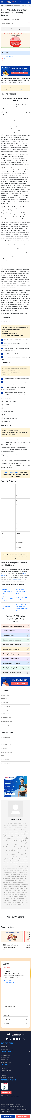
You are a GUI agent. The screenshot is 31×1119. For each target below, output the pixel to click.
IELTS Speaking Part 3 (6, 725)
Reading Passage (8, 56)
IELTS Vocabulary (5, 756)
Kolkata (6, 1011)
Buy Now (22, 89)
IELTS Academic (5, 1047)
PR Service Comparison (7, 1077)
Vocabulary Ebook (8, 1116)
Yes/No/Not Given (8, 635)
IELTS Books (4, 748)
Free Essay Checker (23, 1116)
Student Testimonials (6, 1070)
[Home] (2, 6)
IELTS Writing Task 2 (6, 710)
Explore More (6, 1092)
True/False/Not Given (9, 631)
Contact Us (24, 1106)
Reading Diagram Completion (11, 663)
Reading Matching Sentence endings (14, 668)
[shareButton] (29, 23)
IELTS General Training (6, 1049)
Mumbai (6, 1023)
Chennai (6, 1015)
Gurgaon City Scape (10, 1007)
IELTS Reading (7, 5)
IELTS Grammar (5, 759)
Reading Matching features (11, 658)
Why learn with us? (5, 1068)
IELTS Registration (5, 741)
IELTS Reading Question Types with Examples (10, 946)
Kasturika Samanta (8, 19)
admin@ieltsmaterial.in (9, 982)
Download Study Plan (19, 73)
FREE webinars (16, 579)
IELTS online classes (14, 556)
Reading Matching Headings (11, 654)
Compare (3, 1075)
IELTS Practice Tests (6, 744)
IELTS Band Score (5, 737)
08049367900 (7, 980)
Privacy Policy (16, 1106)
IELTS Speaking (5, 713)
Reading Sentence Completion (12, 640)
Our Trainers (4, 1073)
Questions (6, 59)
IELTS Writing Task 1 (6, 706)
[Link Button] (15, 1034)
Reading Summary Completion (12, 645)
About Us (17, 1104)
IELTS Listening (5, 695)
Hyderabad (7, 1019)
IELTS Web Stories (5, 763)
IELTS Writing (4, 702)
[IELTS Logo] (15, 2)
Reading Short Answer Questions (12, 672)
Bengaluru (7, 967)
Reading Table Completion (11, 649)
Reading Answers (8, 61)
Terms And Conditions (7, 1106)
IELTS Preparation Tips (6, 752)
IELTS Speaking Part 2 (6, 721)
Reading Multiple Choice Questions (13, 626)
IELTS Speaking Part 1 (6, 717)
